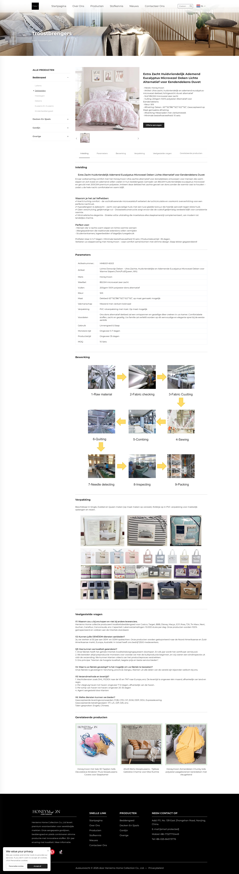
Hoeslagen (40, 96)
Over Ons (78, 6)
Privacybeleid (156, 868)
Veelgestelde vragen (162, 153)
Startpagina (58, 6)
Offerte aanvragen (154, 125)
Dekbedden (40, 91)
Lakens (38, 85)
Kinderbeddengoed (44, 111)
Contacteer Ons (155, 6)
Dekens (38, 101)
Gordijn (36, 128)
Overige (37, 136)
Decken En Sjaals (42, 119)
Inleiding (84, 153)
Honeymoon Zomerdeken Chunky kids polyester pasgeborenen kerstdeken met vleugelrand (141, 772)
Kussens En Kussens (44, 106)
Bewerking (121, 153)
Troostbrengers (45, 40)
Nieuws (134, 6)
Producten (97, 6)
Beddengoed (39, 77)
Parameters (102, 153)
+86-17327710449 (169, 834)
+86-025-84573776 (165, 839)
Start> (34, 40)
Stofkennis (116, 6)
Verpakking (139, 153)
